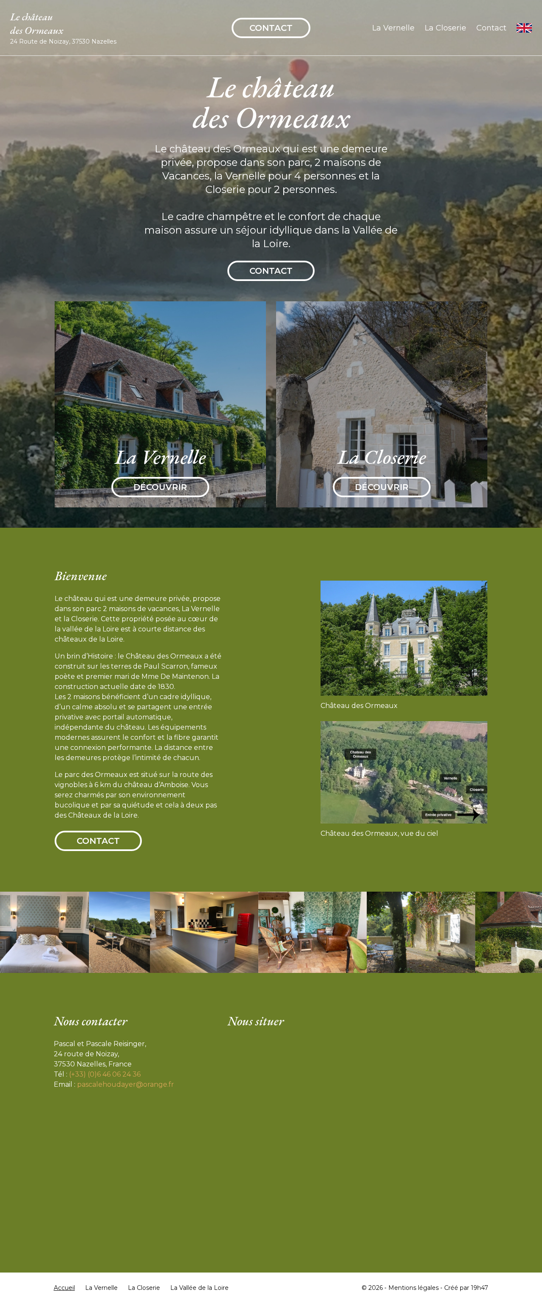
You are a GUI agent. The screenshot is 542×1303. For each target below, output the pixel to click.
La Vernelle (393, 28)
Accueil (64, 1288)
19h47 (479, 1288)
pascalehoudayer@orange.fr (125, 1084)
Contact (271, 28)
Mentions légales (413, 1288)
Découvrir (160, 487)
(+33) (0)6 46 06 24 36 (105, 1074)
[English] (524, 28)
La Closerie (445, 28)
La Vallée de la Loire (199, 1288)
